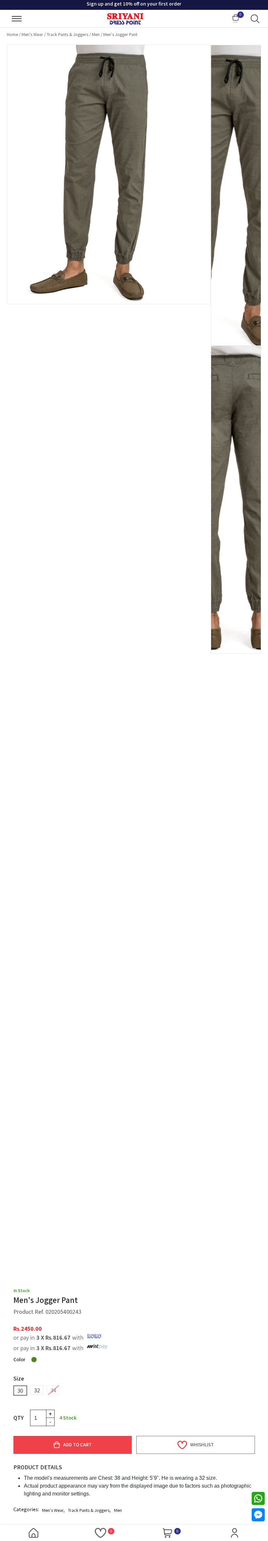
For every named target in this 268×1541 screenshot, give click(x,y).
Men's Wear (32, 34)
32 (37, 1390)
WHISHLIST (202, 1444)
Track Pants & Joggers (67, 34)
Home (12, 34)
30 (20, 1390)
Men (96, 34)
